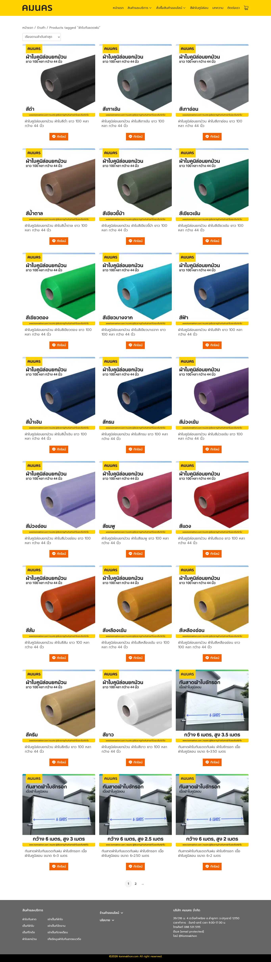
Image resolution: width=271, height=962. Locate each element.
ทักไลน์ (61, 136)
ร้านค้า (41, 27)
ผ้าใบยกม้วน (29, 939)
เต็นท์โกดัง (28, 932)
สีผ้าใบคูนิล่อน (199, 8)
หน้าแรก (118, 8)
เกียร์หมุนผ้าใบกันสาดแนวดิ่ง (64, 939)
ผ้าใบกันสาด (29, 919)
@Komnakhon (188, 936)
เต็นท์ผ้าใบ (28, 926)
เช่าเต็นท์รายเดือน (58, 932)
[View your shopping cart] (246, 8)
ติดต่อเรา (233, 8)
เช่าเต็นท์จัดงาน (56, 926)
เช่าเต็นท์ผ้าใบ (55, 919)
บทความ (217, 8)
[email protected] (192, 932)
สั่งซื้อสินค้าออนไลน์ (169, 8)
